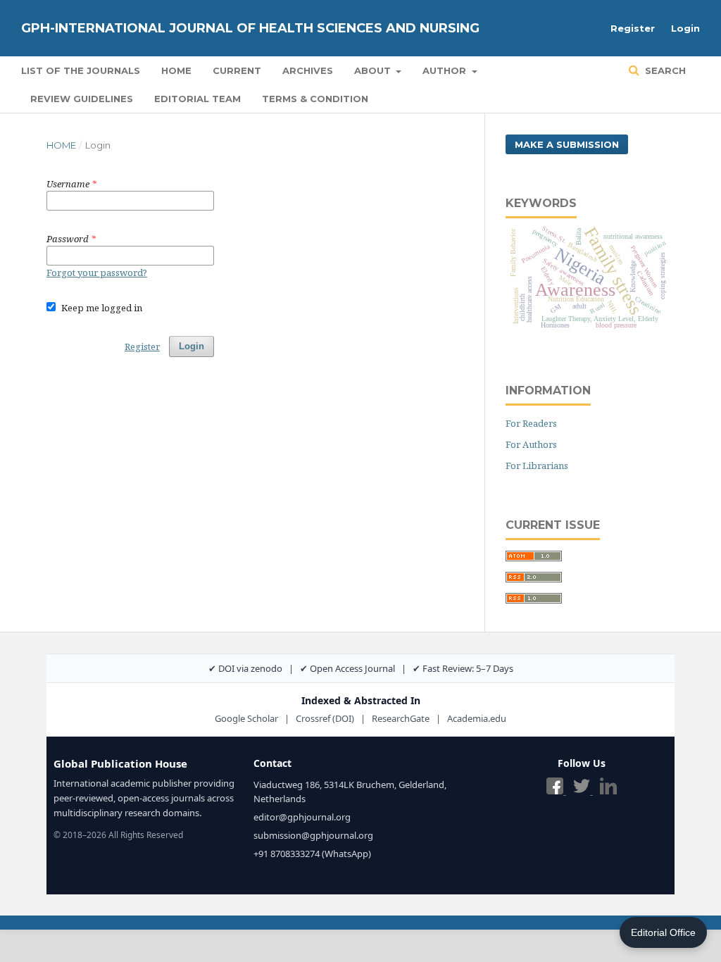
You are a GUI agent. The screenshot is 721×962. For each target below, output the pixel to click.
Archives (307, 70)
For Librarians (537, 465)
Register (632, 28)
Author (445, 70)
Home (176, 70)
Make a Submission (567, 144)
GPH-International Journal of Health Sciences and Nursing (250, 28)
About (374, 70)
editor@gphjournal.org (302, 817)
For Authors (531, 444)
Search (664, 70)
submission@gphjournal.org (313, 835)
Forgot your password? (96, 272)
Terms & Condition (315, 98)
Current (237, 70)
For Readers (531, 423)
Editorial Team (197, 98)
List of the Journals (80, 70)
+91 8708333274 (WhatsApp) (312, 853)
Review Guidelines (81, 98)
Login (685, 28)
